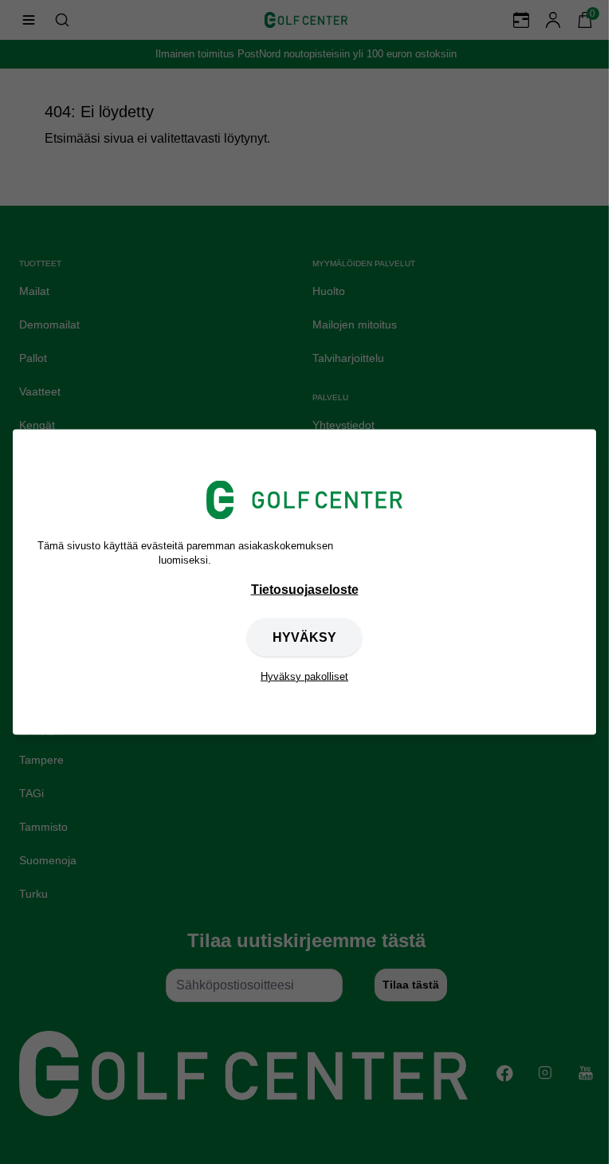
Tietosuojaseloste (305, 589)
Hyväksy (304, 636)
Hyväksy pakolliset (304, 676)
